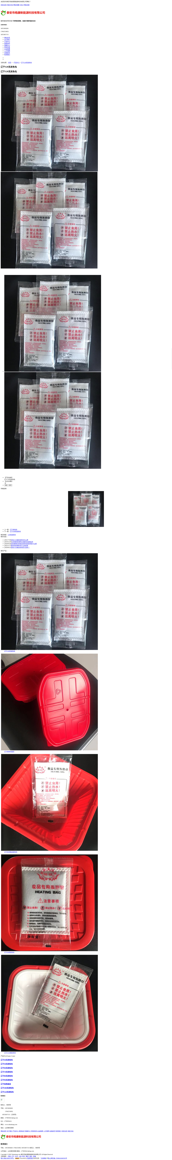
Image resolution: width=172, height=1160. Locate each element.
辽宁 (12, 1156)
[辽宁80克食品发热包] (49, 850)
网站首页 (7, 37)
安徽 (34, 1156)
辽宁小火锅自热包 (10, 1053)
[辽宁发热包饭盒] (49, 750)
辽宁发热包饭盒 (9, 751)
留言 (10, 485)
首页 (9, 62)
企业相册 (7, 49)
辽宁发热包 (13, 529)
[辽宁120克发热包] (49, 649)
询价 (6, 485)
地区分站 (10, 5)
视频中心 (7, 45)
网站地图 (16, 5)
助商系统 (30, 1158)
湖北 (30, 1156)
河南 (9, 1156)
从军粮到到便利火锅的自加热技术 (22, 542)
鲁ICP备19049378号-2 (7, 1158)
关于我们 (7, 39)
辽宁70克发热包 (7, 1072)
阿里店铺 (26, 5)
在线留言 (7, 52)
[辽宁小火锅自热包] (49, 1051)
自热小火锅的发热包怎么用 (19, 540)
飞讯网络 (43, 1158)
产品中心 (7, 41)
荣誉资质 (7, 47)
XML (21, 5)
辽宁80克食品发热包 (10, 852)
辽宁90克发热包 (7, 1080)
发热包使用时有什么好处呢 (19, 545)
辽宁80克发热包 (7, 1076)
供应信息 (3, 5)
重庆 (27, 1156)
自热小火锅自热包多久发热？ (20, 547)
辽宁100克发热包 (15, 531)
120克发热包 (12, 534)
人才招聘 (7, 51)
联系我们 (7, 54)
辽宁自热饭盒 (6, 1084)
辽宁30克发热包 (7, 1060)
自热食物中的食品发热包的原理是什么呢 (24, 543)
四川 (23, 1156)
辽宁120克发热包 (26, 62)
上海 (20, 1156)
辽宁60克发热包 (7, 1068)
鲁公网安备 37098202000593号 (57, 1158)
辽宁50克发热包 (9, 952)
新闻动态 (7, 43)
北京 (16, 1156)
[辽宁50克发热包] (49, 950)
